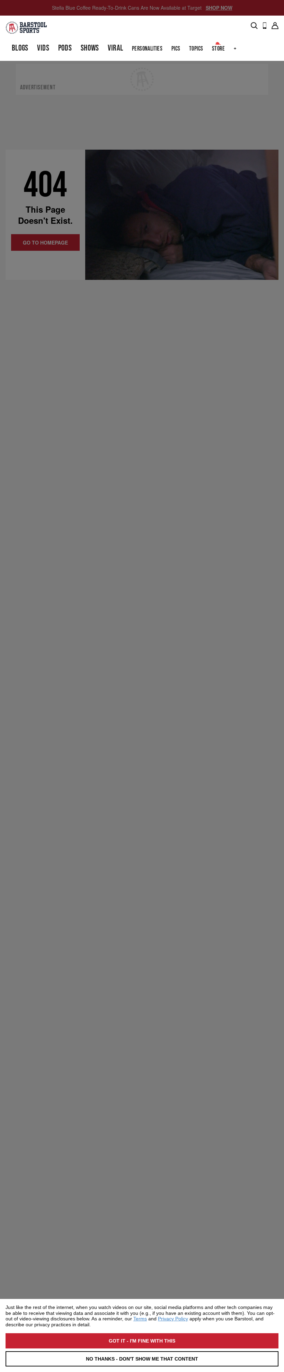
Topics (196, 48)
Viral (115, 48)
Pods (65, 48)
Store (218, 48)
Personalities (147, 48)
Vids (43, 48)
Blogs (20, 48)
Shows (90, 48)
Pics (175, 48)
